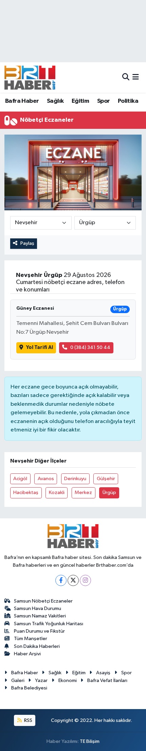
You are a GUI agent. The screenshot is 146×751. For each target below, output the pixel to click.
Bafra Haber (22, 101)
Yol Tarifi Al (39, 347)
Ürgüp (109, 492)
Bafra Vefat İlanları (107, 680)
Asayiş (103, 672)
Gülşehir (106, 478)
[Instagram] (85, 580)
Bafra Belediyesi (29, 687)
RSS (27, 720)
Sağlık (55, 101)
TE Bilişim (89, 741)
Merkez (83, 492)
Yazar (41, 680)
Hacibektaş (25, 492)
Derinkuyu (75, 478)
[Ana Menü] (135, 77)
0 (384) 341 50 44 (90, 347)
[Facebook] (61, 580)
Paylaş (27, 243)
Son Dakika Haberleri (37, 646)
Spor (103, 101)
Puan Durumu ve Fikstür (39, 631)
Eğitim (80, 101)
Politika (128, 101)
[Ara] (125, 77)
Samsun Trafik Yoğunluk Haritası (48, 623)
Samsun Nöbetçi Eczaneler (43, 601)
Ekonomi (67, 680)
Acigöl (20, 478)
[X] (73, 580)
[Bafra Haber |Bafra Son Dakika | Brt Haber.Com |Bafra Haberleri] (29, 77)
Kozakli (57, 492)
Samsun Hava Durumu (37, 608)
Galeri (17, 680)
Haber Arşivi (27, 653)
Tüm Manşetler (30, 638)
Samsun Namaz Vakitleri (40, 615)
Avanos (46, 478)
